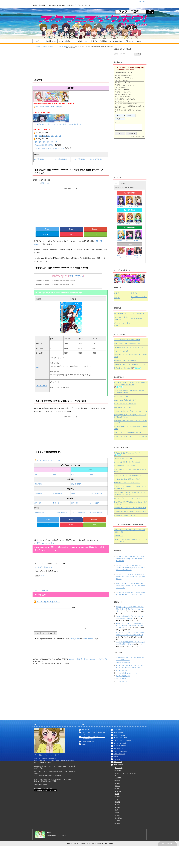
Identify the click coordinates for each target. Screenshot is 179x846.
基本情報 (116, 756)
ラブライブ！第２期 (119, 754)
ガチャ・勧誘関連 (65, 41)
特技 (37, 367)
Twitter (138, 41)
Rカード (128, 256)
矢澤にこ (128, 240)
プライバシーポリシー (87, 741)
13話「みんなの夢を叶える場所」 (128, 103)
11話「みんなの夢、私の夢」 (127, 99)
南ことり (137, 206)
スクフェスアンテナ (122, 670)
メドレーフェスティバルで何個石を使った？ (128, 475)
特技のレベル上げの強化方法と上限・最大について (130, 411)
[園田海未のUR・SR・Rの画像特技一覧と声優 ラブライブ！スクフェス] (121, 204)
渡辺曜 (117, 812)
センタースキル (41, 386)
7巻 (60, 136)
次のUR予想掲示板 (120, 313)
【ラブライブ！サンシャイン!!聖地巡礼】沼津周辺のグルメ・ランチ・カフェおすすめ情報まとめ (130, 577)
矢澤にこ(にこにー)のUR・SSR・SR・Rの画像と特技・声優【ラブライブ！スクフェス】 (130, 609)
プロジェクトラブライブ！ (98, 659)
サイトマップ (142, 1)
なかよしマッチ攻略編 (120, 746)
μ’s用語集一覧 (118, 536)
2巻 (40, 136)
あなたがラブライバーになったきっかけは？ (128, 498)
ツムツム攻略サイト (122, 681)
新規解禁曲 (38, 484)
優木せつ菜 (45, 183)
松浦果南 (117, 807)
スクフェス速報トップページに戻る (48, 460)
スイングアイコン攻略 (121, 396)
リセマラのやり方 (96, 493)
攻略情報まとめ (51, 41)
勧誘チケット (39, 493)
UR (35, 474)
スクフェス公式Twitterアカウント (126, 673)
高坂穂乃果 (129, 206)
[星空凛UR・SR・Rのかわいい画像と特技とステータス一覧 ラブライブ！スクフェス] (130, 221)
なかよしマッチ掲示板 (123, 662)
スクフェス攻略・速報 (138, 136)
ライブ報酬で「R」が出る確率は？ (125, 466)
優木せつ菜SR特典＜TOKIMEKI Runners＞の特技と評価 (55, 284)
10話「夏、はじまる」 (125, 96)
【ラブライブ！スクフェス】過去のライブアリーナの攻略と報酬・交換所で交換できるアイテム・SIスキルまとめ (130, 568)
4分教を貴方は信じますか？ (123, 368)
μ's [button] (116, 183)
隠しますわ (76, 276)
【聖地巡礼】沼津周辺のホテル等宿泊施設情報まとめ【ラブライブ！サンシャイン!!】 (130, 593)
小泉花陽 (137, 223)
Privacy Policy (75, 639)
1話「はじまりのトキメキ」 (126, 75)
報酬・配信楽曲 (56, 107)
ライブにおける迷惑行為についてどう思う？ (128, 453)
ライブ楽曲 (117, 759)
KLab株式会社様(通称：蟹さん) (78, 659)
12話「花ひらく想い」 (125, 101)
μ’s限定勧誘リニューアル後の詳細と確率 (127, 343)
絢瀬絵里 (117, 780)
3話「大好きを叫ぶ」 (124, 80)
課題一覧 (74, 503)
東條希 (136, 240)
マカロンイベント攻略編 (120, 737)
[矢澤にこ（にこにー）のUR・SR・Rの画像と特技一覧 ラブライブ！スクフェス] (130, 238)
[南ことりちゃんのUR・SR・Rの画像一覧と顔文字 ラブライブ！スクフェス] (138, 204)
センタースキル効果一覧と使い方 (125, 404)
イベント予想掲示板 (78, 159)
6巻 (56, 136)
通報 (37, 576)
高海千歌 (117, 802)
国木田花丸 (118, 818)
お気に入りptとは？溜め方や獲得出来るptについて (130, 432)
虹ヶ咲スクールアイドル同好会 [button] (125, 187)
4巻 (48, 136)
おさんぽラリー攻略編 (120, 743)
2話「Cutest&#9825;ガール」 (126, 78)
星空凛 (128, 223)
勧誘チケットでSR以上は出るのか (125, 360)
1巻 (36, 136)
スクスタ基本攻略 (116, 41)
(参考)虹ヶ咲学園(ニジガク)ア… (125, 72)
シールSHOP (94, 503)
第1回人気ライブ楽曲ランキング (124, 515)
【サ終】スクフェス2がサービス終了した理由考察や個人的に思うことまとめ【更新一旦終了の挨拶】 (130, 559)
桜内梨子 (117, 804)
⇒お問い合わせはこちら (40, 784)
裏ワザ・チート (118, 762)
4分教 (73, 493)
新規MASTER (76, 484)
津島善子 (117, 815)
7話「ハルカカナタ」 (124, 89)
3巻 (44, 136)
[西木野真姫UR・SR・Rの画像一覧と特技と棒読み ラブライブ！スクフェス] (121, 222)
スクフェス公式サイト (123, 676)
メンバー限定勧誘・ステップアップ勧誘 (127, 340)
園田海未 (120, 206)
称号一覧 (37, 503)
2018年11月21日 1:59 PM (43, 567)
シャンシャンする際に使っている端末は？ (128, 462)
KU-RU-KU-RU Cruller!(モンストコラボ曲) (49, 148)
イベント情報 (78, 41)
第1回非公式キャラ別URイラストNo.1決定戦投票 (130, 508)
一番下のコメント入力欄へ (44, 543)
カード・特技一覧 (91, 41)
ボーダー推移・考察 (42, 107)
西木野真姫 (120, 224)
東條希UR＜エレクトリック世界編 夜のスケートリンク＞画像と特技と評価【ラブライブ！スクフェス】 (130, 625)
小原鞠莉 (117, 821)
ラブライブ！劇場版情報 (120, 751)
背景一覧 (56, 503)
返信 (42, 576)
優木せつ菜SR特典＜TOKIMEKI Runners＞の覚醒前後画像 (55, 280)
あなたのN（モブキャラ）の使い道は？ (127, 483)
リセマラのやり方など (121, 351)
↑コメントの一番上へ (41, 590)
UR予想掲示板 (39, 159)
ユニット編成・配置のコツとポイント (126, 400)
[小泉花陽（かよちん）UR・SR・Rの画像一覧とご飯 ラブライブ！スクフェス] (138, 221)
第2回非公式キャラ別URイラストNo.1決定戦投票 (130, 511)
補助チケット (57, 493)
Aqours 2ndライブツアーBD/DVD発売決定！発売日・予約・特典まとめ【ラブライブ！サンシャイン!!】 (130, 586)
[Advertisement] (71, 62)
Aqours (128, 347)
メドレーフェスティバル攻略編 (122, 740)
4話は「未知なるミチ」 (124, 82)
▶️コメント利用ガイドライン (47, 601)
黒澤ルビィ (118, 823)
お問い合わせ (129, 41)
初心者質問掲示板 (96, 159)
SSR (54, 474)
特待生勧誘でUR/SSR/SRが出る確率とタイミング (130, 364)
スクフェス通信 (121, 679)
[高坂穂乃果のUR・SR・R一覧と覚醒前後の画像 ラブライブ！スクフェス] (130, 204)
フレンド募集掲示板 (60, 159)
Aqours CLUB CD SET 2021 (44, 145)
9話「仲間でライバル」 (124, 94)
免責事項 (83, 744)
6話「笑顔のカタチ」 (124, 87)
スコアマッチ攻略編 (119, 735)
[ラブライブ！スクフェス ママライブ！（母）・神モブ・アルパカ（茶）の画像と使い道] (138, 253)
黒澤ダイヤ (118, 810)
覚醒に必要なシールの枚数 (122, 407)
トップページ (38, 41)
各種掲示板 (103, 41)
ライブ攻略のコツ (118, 748)
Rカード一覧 (118, 768)
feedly (96, 234)
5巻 (52, 136)
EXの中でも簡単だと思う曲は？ (124, 458)
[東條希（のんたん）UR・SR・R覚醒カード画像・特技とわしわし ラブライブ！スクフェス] (138, 239)
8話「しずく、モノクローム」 (126, 92)
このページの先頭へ (167, 844)
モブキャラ (118, 770)
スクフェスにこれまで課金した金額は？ (127, 479)
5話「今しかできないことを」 (126, 85)
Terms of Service (88, 639)
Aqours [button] (123, 183)
